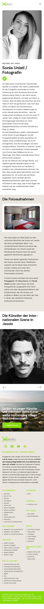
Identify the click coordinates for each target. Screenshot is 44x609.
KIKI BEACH (7, 501)
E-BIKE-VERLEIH (32, 554)
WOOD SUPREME (9, 508)
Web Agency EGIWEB (10, 600)
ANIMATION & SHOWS (11, 550)
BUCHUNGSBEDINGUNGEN (12, 569)
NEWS (6, 574)
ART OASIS (31, 511)
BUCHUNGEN (8, 526)
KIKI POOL (7, 494)
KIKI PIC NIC (7, 505)
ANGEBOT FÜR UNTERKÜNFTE (13, 529)
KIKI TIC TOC (7, 496)
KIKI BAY (6, 503)
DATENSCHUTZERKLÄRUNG (12, 581)
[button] (40, 4)
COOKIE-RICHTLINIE (10, 583)
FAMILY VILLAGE (9, 543)
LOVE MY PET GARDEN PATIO (13, 522)
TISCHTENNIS (31, 536)
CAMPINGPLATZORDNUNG (12, 567)
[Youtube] (18, 446)
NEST (29, 494)
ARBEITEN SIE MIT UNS (11, 578)
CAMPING (30, 501)
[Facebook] (12, 446)
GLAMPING (31, 490)
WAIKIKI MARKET (9, 552)
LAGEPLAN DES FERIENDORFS (13, 571)
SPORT (29, 526)
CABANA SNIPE (8, 512)
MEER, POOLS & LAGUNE (11, 548)
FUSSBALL (30, 534)
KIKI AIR (6, 498)
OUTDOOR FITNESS (33, 529)
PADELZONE (31, 532)
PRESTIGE (7, 519)
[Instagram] (5, 446)
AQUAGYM (30, 541)
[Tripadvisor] (25, 446)
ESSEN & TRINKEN (10, 545)
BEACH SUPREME (9, 510)
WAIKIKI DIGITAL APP (33, 552)
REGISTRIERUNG (32, 516)
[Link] (4, 79)
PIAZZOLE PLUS (32, 504)
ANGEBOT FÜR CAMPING (11, 532)
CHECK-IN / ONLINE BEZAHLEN (13, 534)
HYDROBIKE (31, 539)
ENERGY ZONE (8, 555)
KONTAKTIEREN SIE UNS (11, 564)
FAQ (5, 576)
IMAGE (6, 515)
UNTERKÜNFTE (8, 490)
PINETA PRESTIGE (9, 517)
